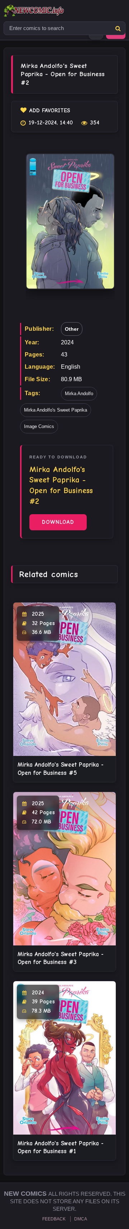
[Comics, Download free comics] (47, 10)
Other (71, 329)
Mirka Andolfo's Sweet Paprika (55, 410)
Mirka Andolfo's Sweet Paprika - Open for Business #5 (61, 768)
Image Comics (39, 426)
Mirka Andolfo (79, 393)
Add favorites (49, 110)
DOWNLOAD (58, 522)
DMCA (80, 1218)
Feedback (54, 1218)
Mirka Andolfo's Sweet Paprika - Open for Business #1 (61, 1147)
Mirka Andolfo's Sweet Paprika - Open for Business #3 (61, 958)
